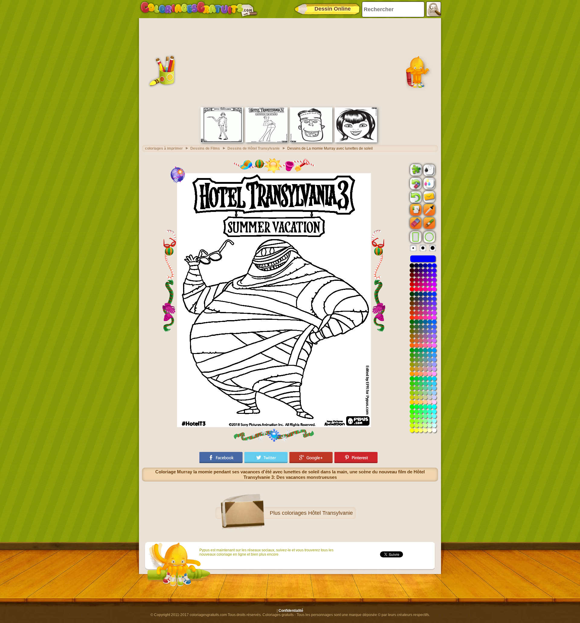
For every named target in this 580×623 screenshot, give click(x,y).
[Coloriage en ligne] (199, 9)
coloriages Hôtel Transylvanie (317, 513)
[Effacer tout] (415, 183)
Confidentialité (291, 610)
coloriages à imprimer (164, 148)
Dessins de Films (205, 148)
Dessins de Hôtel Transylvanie (253, 148)
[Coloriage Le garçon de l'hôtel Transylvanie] (222, 141)
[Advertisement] (290, 62)
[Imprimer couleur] (428, 183)
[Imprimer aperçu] (428, 169)
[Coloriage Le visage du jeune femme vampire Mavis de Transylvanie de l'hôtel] (356, 141)
